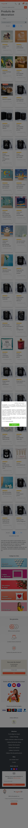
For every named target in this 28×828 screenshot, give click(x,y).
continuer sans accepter (19, 403)
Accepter (14, 424)
